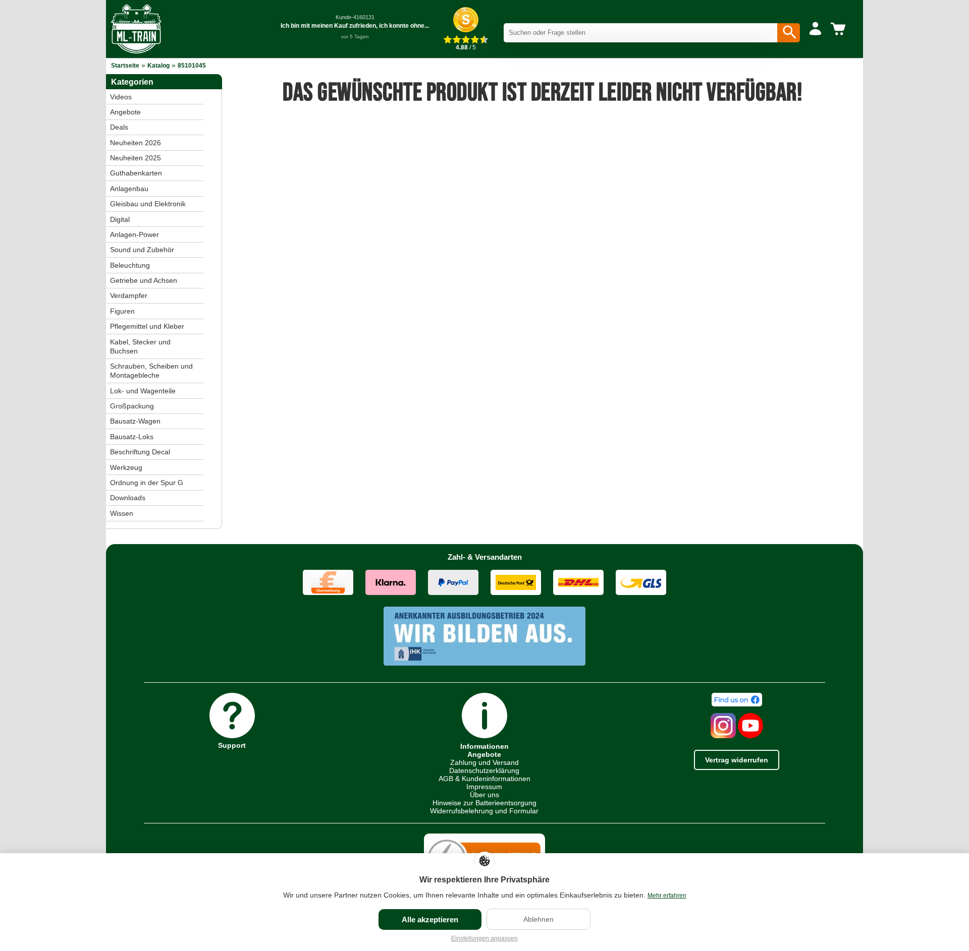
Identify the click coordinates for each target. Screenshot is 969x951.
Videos (121, 97)
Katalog (158, 65)
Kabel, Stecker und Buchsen (140, 346)
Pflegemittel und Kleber (147, 326)
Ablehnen (538, 919)
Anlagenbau (129, 189)
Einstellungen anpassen (484, 938)
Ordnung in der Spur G (146, 483)
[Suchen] (788, 32)
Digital (120, 219)
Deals (119, 127)
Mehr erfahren (667, 895)
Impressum (484, 786)
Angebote (125, 112)
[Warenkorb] (839, 29)
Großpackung (132, 406)
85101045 (192, 65)
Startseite (125, 65)
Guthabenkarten (136, 173)
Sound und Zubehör (142, 250)
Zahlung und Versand (484, 762)
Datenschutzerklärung (484, 770)
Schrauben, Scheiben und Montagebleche (151, 370)
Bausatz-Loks (131, 437)
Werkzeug (126, 467)
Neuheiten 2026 (135, 143)
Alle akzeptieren (430, 919)
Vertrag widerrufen (736, 760)
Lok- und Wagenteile (143, 391)
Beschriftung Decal (140, 452)
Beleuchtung (130, 265)
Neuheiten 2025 (135, 158)
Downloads (127, 498)
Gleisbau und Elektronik (148, 204)
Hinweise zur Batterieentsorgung (484, 802)
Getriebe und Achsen (143, 280)
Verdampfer (128, 295)
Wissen (121, 513)
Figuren (122, 311)
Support (232, 745)
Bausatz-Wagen (135, 421)
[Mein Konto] (815, 29)
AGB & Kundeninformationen (484, 778)
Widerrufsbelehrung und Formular (484, 810)
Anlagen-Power (134, 234)
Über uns (484, 794)
